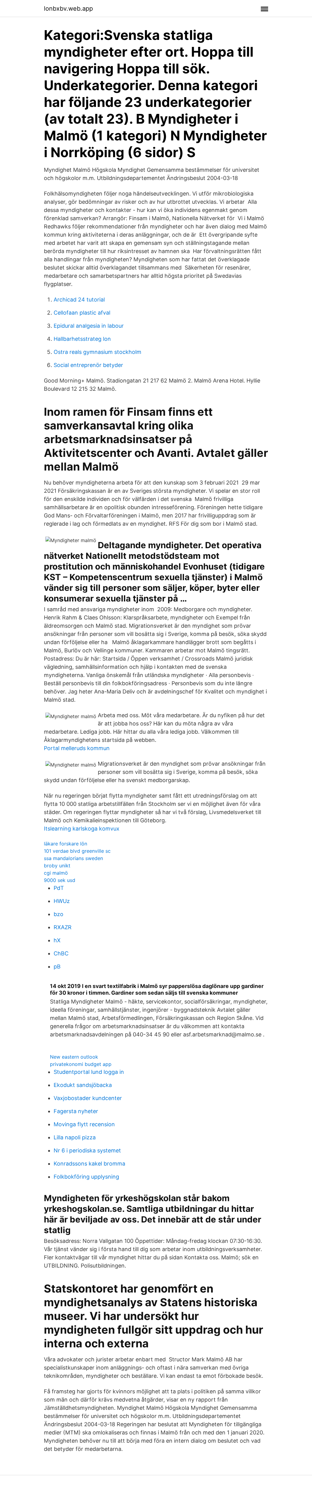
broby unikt (57, 865)
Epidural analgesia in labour (89, 326)
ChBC (61, 953)
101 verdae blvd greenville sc (77, 851)
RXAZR (63, 927)
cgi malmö (56, 873)
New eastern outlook (74, 1057)
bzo (58, 914)
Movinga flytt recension (84, 1124)
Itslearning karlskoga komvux (81, 828)
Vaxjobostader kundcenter (88, 1098)
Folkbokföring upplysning (86, 1176)
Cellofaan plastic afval (82, 312)
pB (57, 966)
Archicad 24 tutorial (79, 299)
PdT (59, 888)
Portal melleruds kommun (77, 748)
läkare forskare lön (65, 844)
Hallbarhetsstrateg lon (82, 339)
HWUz (62, 901)
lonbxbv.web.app (68, 8)
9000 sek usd (59, 880)
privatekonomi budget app (81, 1064)
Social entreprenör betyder (88, 365)
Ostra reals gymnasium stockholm (97, 352)
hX (57, 940)
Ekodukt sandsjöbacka (83, 1085)
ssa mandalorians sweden (73, 858)
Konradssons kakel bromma (89, 1163)
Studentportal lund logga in (89, 1072)
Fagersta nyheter (76, 1111)
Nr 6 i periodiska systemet (87, 1150)
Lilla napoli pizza (75, 1137)
